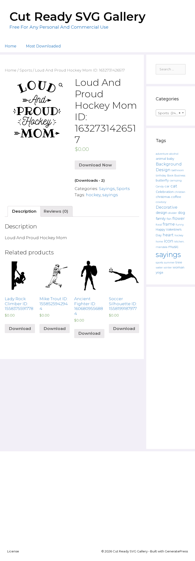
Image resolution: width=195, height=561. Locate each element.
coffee (176, 197)
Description (24, 211)
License (13, 551)
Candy (160, 186)
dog (181, 213)
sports (159, 262)
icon (168, 241)
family (161, 218)
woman (178, 267)
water (159, 267)
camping (176, 180)
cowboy (161, 202)
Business (179, 175)
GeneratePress (176, 551)
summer (169, 262)
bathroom (177, 170)
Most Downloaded (43, 46)
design (161, 213)
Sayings (107, 188)
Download (20, 328)
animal (161, 158)
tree (179, 262)
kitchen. (179, 241)
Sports (26, 70)
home (159, 241)
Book (170, 175)
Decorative (166, 207)
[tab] (24, 211)
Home (10, 46)
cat (174, 185)
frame (169, 224)
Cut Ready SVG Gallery (78, 16)
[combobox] (170, 112)
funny (180, 224)
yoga (159, 272)
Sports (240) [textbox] (169, 113)
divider (172, 213)
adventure (162, 153)
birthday (161, 175)
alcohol (173, 153)
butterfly (162, 180)
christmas (163, 197)
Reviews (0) (56, 211)
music (173, 247)
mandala (161, 247)
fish (169, 219)
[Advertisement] (170, 367)
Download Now (95, 165)
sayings (110, 194)
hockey (93, 194)
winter (168, 267)
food (159, 224)
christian (180, 192)
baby (170, 158)
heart (168, 234)
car (167, 186)
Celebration (165, 192)
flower (178, 218)
